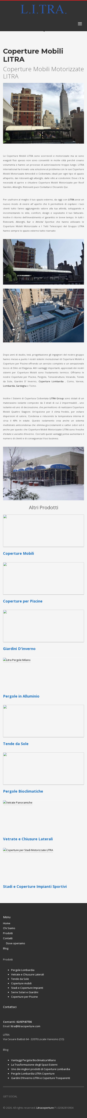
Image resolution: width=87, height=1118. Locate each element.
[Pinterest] (32, 1096)
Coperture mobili (21, 983)
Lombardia (9, 385)
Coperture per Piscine (24, 996)
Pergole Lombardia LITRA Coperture (33, 1073)
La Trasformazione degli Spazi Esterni (34, 1064)
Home (6, 923)
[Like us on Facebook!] (20, 1096)
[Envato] (38, 1096)
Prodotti (8, 933)
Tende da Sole (20, 979)
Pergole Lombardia (22, 970)
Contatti (8, 938)
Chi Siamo (9, 928)
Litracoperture (45, 1108)
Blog (5, 948)
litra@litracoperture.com (25, 1026)
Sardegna (21, 385)
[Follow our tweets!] (26, 1096)
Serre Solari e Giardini (24, 992)
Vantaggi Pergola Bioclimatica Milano (33, 1060)
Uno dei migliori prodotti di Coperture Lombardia (40, 1069)
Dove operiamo (15, 943)
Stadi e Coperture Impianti (27, 988)
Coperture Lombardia (52, 381)
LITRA (71, 199)
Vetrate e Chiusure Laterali (27, 974)
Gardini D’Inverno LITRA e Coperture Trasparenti (40, 1078)
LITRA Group (57, 398)
